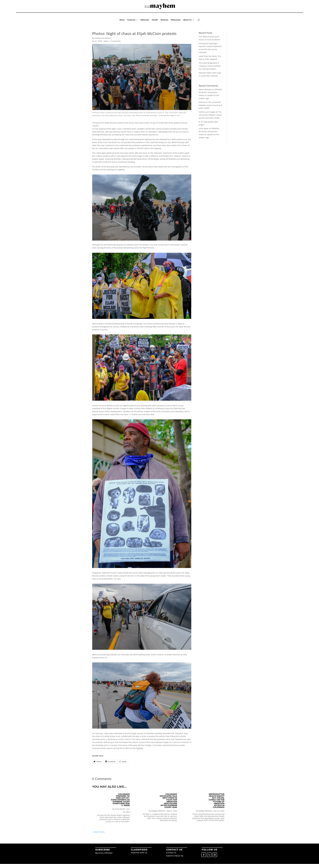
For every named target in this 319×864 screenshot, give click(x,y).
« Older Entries (98, 832)
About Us (187, 20)
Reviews (164, 20)
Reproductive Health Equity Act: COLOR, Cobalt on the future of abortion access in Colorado (216, 800)
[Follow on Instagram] (214, 855)
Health (155, 20)
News (122, 20)
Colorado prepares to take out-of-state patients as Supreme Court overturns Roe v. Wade (120, 800)
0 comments (115, 41)
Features (131, 20)
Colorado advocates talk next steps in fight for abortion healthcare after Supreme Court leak (168, 800)
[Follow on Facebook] (203, 855)
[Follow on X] (209, 855)
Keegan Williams (158, 811)
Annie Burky (120, 809)
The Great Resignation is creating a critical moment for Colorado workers (210, 66)
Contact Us (171, 853)
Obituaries (175, 20)
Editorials (145, 20)
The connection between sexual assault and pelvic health (210, 105)
